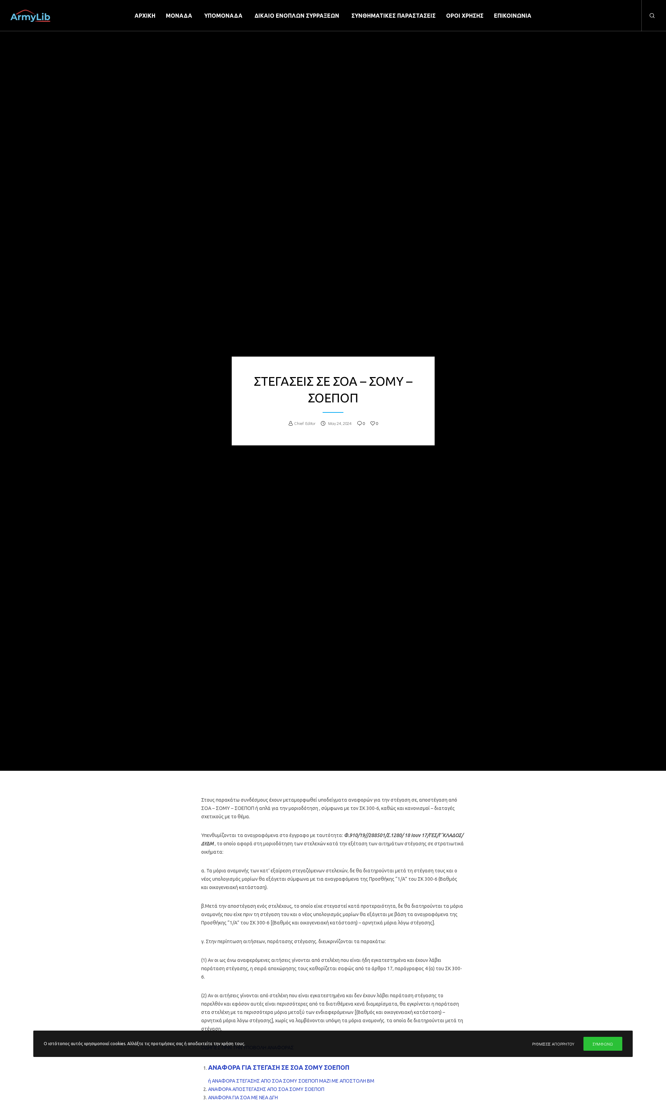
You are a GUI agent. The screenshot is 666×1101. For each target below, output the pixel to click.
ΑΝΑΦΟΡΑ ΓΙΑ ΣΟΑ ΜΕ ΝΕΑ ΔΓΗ (243, 1097)
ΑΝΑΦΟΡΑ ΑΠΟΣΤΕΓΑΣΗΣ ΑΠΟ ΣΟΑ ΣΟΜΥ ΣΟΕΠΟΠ (266, 1089)
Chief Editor (304, 423)
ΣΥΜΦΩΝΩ (603, 1044)
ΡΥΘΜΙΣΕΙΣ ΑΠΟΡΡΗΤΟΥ (553, 1044)
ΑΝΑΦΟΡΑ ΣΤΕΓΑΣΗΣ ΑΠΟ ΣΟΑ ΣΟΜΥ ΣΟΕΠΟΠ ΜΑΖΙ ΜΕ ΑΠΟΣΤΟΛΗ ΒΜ (293, 1081)
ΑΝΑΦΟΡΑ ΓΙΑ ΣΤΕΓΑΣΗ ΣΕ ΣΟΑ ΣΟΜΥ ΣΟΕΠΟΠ (279, 1067)
